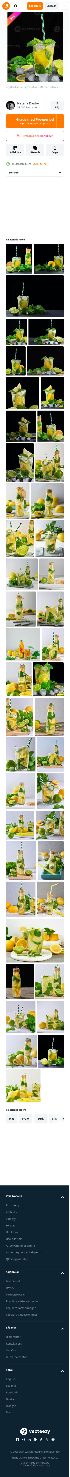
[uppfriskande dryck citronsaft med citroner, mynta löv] (21, 892)
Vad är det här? (40, 163)
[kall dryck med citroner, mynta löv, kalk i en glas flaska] (19, 1226)
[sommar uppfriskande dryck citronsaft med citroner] (18, 748)
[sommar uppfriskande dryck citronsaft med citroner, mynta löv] (23, 822)
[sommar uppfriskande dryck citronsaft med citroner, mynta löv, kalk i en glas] (20, 679)
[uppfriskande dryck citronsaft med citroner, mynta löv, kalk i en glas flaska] (47, 563)
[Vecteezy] (6, 6)
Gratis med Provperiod (35, 121)
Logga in (51, 5)
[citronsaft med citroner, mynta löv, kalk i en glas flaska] (22, 603)
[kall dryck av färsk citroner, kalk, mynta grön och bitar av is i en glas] (17, 856)
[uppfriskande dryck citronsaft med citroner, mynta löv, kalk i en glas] (20, 641)
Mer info (13, 172)
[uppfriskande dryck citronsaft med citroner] (20, 565)
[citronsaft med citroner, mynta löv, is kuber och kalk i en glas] (52, 392)
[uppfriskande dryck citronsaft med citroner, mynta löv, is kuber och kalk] (24, 422)
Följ (57, 107)
